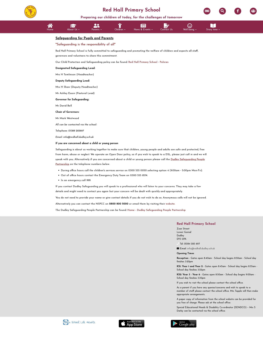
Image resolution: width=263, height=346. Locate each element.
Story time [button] (212, 29)
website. (170, 204)
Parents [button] (96, 29)
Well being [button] (189, 29)
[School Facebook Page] (238, 11)
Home (50, 29)
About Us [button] (72, 29)
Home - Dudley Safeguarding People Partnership (156, 210)
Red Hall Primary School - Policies (148, 62)
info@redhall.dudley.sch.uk (201, 248)
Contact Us (166, 29)
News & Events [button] (142, 29)
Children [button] (119, 29)
